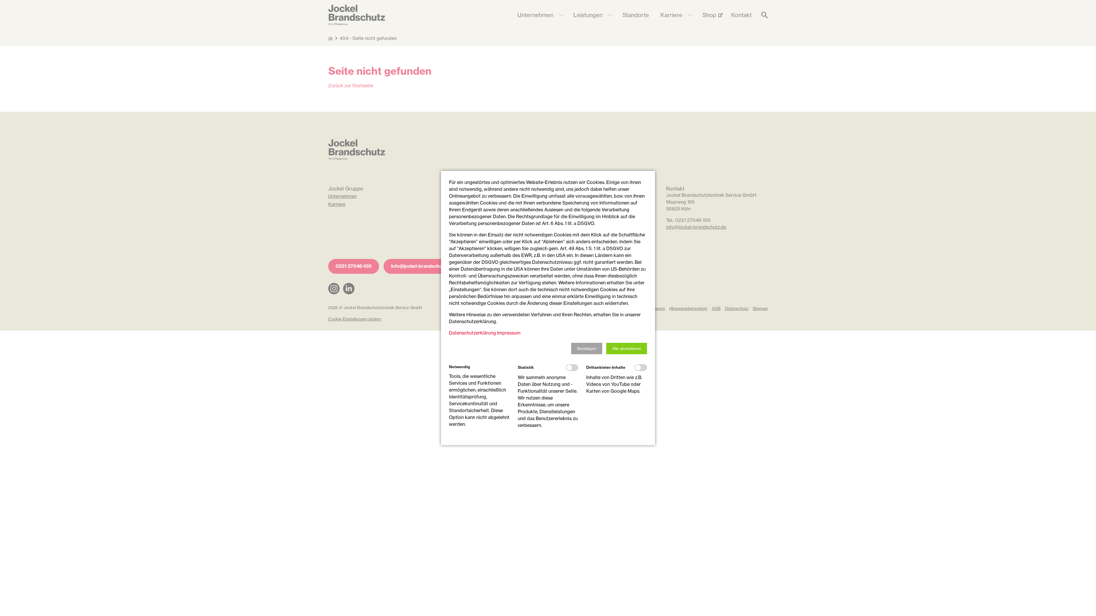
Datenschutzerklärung (472, 333)
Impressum (509, 333)
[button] (586, 348)
